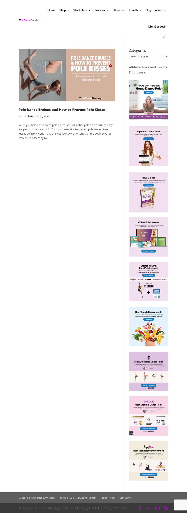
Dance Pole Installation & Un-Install (37, 497)
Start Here (80, 10)
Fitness (117, 10)
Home (52, 10)
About (159, 10)
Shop (63, 10)
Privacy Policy (108, 497)
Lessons (100, 10)
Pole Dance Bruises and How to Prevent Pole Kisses (62, 109)
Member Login (157, 26)
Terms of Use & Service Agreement (78, 497)
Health (133, 10)
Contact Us (125, 497)
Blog (148, 10)
